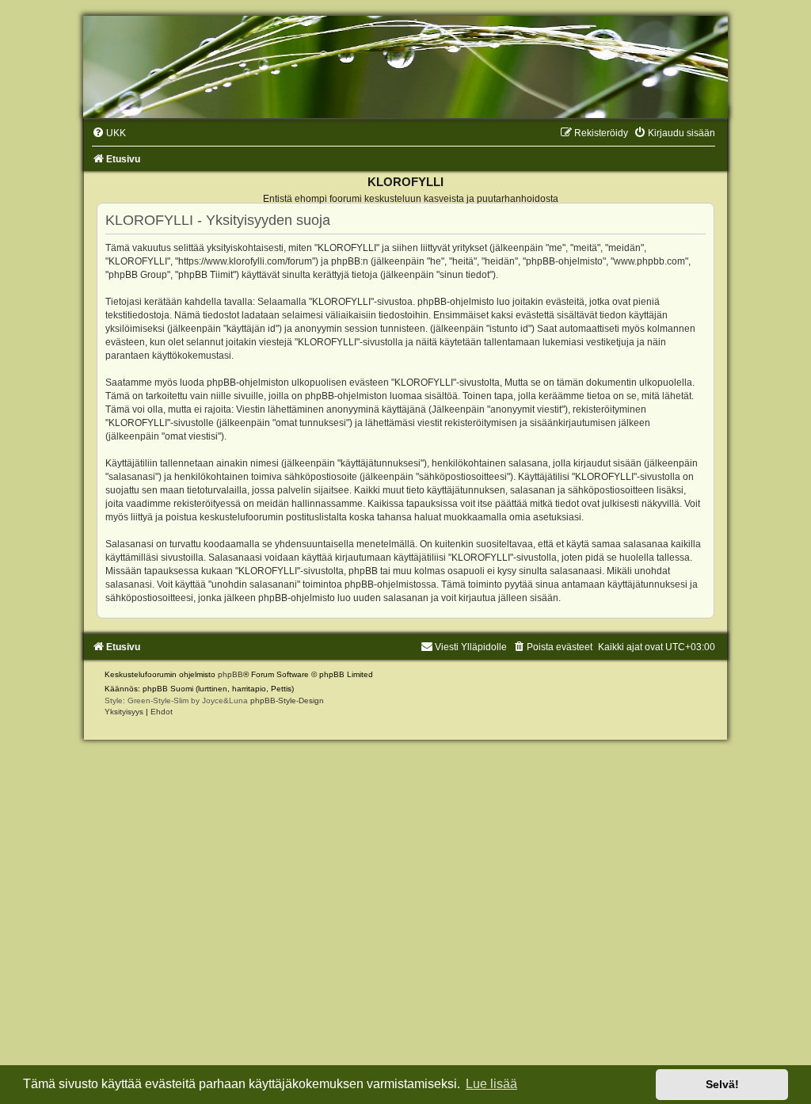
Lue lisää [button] (491, 1084)
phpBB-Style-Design (287, 700)
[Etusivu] (405, 67)
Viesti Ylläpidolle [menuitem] (471, 647)
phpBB (230, 674)
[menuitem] (109, 133)
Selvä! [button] (722, 1084)
